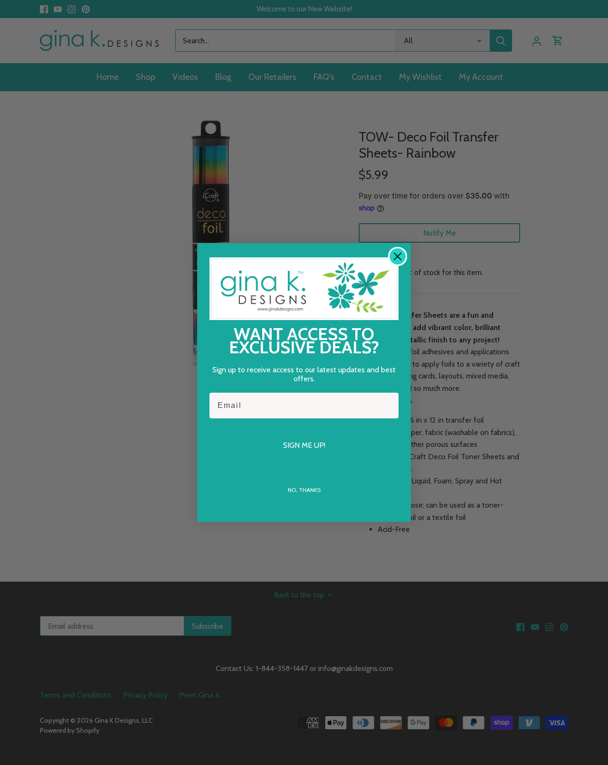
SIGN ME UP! (304, 445)
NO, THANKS (304, 489)
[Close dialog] (397, 256)
